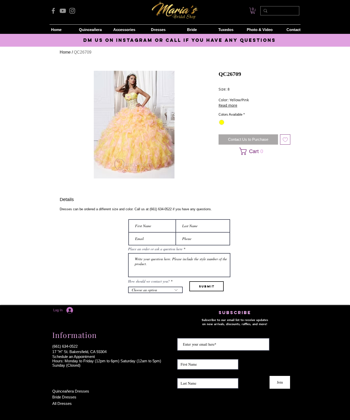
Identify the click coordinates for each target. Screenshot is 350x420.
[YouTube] (63, 11)
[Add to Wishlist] (285, 139)
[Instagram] (72, 11)
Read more (228, 105)
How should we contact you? (149, 281)
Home (65, 52)
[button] (252, 151)
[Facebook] (53, 11)
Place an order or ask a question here (155, 249)
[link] (252, 11)
